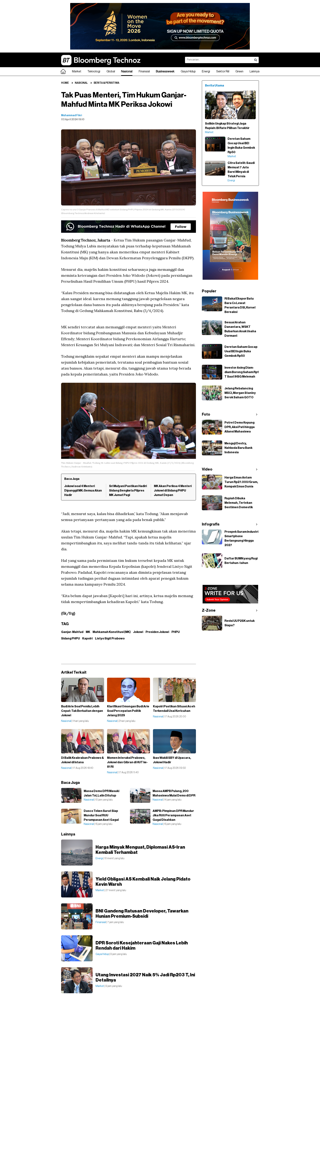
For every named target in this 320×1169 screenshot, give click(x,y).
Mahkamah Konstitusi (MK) (112, 632)
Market (76, 71)
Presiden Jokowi (157, 632)
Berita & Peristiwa (106, 83)
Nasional (126, 71)
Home (65, 83)
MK (88, 632)
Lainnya (254, 71)
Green (239, 71)
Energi (206, 71)
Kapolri (87, 638)
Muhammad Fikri (71, 115)
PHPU (175, 632)
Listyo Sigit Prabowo (110, 638)
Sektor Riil (222, 71)
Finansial (144, 71)
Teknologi (93, 71)
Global (110, 71)
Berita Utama (214, 85)
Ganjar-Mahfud (72, 632)
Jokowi (138, 632)
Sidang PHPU (70, 638)
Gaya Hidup (188, 71)
